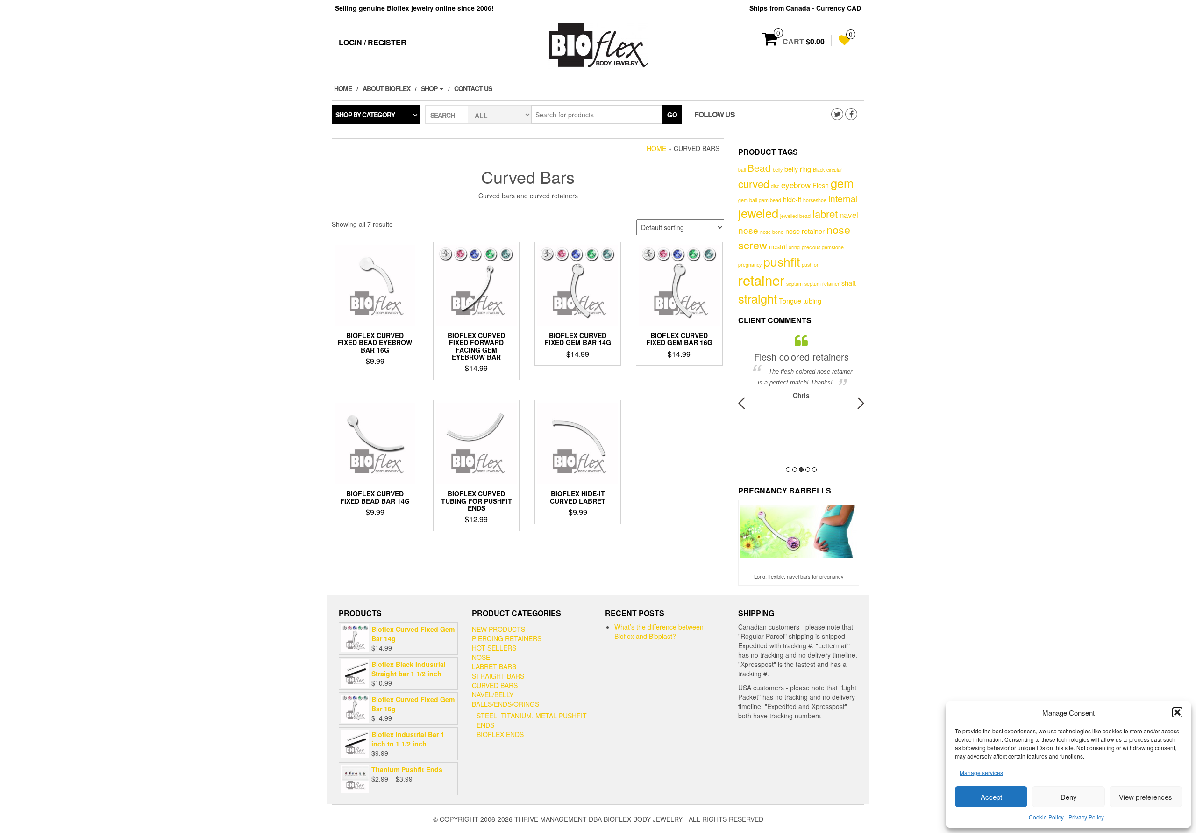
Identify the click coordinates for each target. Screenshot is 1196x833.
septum (794, 283)
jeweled (758, 212)
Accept (991, 797)
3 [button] (801, 469)
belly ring (797, 169)
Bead (759, 167)
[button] (1177, 712)
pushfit (781, 261)
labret (825, 213)
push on (810, 264)
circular (834, 169)
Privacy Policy (1086, 817)
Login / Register (372, 42)
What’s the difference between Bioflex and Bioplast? (659, 631)
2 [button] (794, 469)
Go (672, 114)
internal (843, 198)
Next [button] (860, 403)
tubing (812, 300)
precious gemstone (823, 247)
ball (742, 169)
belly (778, 169)
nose (748, 230)
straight (757, 298)
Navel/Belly (492, 694)
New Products (498, 629)
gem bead (770, 199)
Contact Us (473, 88)
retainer (761, 280)
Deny (1069, 797)
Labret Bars (494, 666)
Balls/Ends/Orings (505, 704)
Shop (430, 88)
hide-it (792, 199)
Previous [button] (741, 403)
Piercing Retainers (506, 638)
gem (842, 182)
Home (343, 88)
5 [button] (814, 469)
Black (819, 169)
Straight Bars (498, 676)
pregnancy (750, 264)
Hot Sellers (494, 647)
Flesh (820, 185)
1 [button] (788, 469)
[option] (801, 367)
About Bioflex (386, 88)
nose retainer (805, 231)
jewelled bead (795, 215)
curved (753, 183)
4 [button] (807, 469)
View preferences (1145, 797)
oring (794, 247)
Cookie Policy (1046, 817)
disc (775, 185)
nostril (778, 246)
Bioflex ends (500, 734)
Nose (481, 657)
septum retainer (822, 283)
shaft (848, 283)
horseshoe (814, 199)
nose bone (771, 231)
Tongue (790, 300)
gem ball (747, 199)
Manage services (981, 772)
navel (849, 214)
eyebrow (796, 184)
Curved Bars (495, 685)
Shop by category (365, 114)
